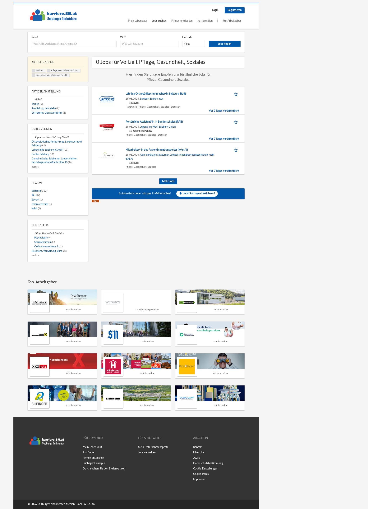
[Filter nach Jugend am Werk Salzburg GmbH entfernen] (33, 137)
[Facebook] (30, 455)
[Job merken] (236, 94)
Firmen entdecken (182, 21)
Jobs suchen (159, 21)
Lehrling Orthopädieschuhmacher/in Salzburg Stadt (156, 93)
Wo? (123, 37)
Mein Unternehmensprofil (153, 447)
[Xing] (36, 455)
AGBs (196, 458)
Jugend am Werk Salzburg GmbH (158, 127)
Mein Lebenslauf (137, 21)
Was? (35, 37)
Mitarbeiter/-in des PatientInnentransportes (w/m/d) (157, 149)
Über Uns (198, 452)
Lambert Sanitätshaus (151, 99)
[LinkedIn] (42, 455)
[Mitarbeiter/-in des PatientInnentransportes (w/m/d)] (106, 155)
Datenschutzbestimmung (208, 463)
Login (215, 10)
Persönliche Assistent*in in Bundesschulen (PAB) (154, 121)
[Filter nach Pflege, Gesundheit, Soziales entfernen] (33, 233)
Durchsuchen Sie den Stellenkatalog (104, 468)
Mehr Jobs (168, 181)
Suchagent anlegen (94, 463)
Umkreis (187, 37)
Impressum (199, 479)
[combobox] (74, 44)
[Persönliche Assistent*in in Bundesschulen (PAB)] (106, 127)
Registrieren (235, 10)
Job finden (89, 452)
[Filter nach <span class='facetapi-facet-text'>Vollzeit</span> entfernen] (33, 71)
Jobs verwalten (147, 452)
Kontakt (197, 447)
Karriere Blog (205, 21)
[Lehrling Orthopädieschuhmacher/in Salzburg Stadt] (106, 99)
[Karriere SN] (53, 15)
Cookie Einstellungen (205, 468)
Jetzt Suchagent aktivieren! (199, 193)
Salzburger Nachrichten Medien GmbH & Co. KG (66, 504)
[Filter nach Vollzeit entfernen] (33, 99)
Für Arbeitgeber (232, 21)
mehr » (35, 167)
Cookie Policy (201, 474)
